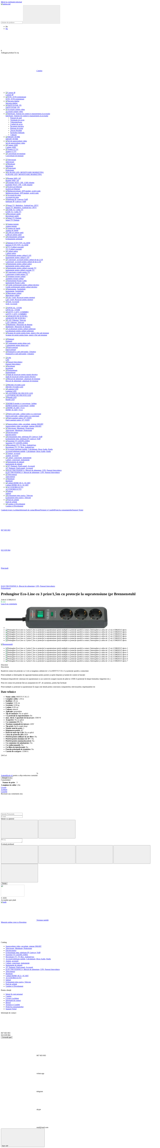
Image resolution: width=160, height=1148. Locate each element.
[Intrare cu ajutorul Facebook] (19, 829)
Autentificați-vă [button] (7, 775)
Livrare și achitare (13, 510)
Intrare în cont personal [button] (14, 994)
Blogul (37, 510)
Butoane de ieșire (16, 128)
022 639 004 (5, 550)
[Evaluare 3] (94, 854)
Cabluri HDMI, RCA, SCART (17, 485)
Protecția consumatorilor (63, 510)
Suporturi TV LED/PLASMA (17, 443)
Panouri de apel (16, 118)
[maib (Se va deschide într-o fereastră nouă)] (3, 902)
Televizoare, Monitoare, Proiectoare (19, 430)
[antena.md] (12, 896)
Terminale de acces (17, 120)
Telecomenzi (10, 477)
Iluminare (9, 481)
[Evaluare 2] (56, 854)
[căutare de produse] (41, 14)
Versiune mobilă (42, 920)
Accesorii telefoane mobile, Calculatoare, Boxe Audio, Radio (28, 451)
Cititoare (13, 135)
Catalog (4, 510)
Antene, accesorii (12, 456)
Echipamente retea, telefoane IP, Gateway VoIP (23, 439)
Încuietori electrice (17, 126)
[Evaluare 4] (131, 854)
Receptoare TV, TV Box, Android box (20, 447)
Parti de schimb (11, 502)
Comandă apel (7, 1037)
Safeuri (8, 493)
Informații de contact (27, 510)
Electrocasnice (11, 435)
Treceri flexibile (16, 130)
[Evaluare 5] (19, 873)
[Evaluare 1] (19, 854)
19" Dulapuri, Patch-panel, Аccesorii (19, 468)
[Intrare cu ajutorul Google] (56, 829)
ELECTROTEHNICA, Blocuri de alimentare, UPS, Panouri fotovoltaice (33, 472)
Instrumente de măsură (14, 464)
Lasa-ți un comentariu (9, 604)
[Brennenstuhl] (7, 644)
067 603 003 (5, 530)
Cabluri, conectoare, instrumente (18, 460)
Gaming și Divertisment (14, 506)
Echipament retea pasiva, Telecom (18, 498)
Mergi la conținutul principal (11, 2)
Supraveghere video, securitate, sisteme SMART (23, 426)
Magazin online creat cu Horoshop (13, 922)
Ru (7, 29)
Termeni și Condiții (47, 510)
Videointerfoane (16, 122)
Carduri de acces (16, 124)
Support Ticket (77, 510)
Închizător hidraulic (17, 133)
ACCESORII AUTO (13, 489)
